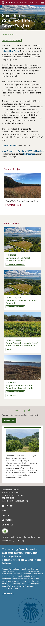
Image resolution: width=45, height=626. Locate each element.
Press (5, 510)
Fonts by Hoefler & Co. (11, 537)
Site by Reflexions (32, 537)
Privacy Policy (8, 541)
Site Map (20, 541)
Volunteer (7, 520)
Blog (4, 11)
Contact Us (7, 525)
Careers (6, 515)
